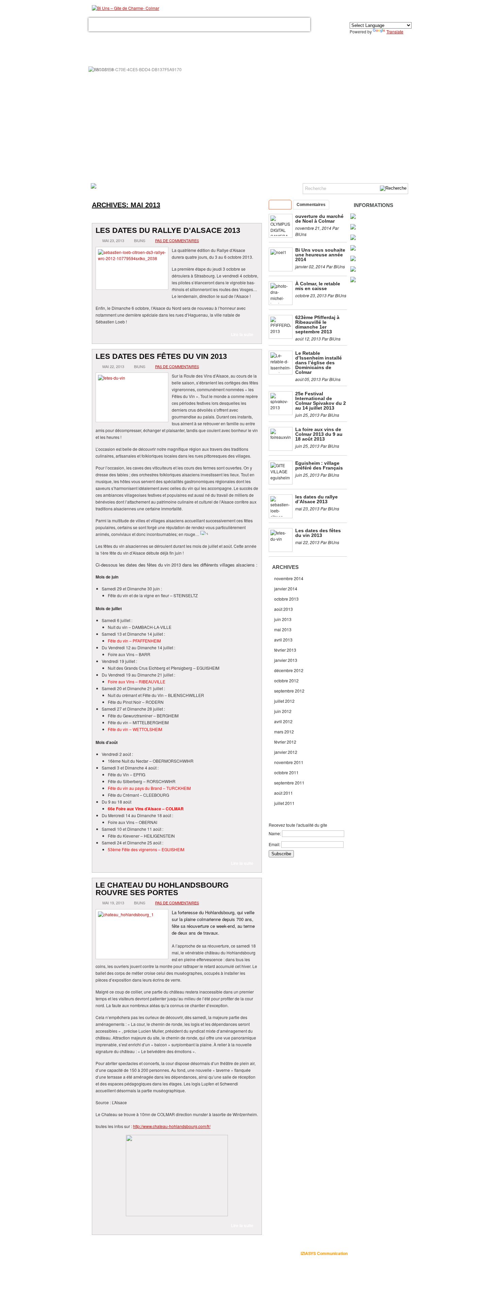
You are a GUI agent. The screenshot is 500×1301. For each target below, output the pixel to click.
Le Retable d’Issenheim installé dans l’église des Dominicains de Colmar (318, 362)
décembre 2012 (288, 670)
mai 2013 (282, 629)
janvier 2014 (285, 588)
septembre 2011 (289, 783)
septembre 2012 (289, 691)
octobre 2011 (286, 772)
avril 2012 (283, 721)
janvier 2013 (285, 660)
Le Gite (123, 24)
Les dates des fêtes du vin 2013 (161, 356)
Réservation (235, 24)
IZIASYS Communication (324, 1253)
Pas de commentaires (177, 240)
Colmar (208, 24)
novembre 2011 (288, 762)
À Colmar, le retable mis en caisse (317, 286)
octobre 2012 (286, 680)
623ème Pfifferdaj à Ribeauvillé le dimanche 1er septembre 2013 (317, 324)
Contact (264, 24)
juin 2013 (282, 619)
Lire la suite (242, 334)
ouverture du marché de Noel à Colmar (319, 218)
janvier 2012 (285, 752)
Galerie (185, 24)
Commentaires (311, 204)
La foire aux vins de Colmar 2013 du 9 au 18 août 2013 (319, 434)
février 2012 (285, 742)
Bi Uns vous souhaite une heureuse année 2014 (320, 254)
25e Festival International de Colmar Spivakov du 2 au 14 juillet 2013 (320, 401)
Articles (280, 204)
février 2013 (285, 650)
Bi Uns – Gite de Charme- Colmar (198, 1253)
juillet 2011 (284, 803)
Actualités (291, 24)
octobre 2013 (286, 599)
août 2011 (283, 793)
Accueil (101, 24)
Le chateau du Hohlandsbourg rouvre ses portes (162, 889)
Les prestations (154, 24)
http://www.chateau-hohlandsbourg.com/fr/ (172, 1126)
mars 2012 (284, 731)
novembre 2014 (288, 578)
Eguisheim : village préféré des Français (319, 465)
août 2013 (283, 609)
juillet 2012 (284, 701)
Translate (394, 31)
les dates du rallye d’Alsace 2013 (168, 230)
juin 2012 (282, 711)
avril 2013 (283, 639)
